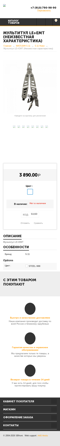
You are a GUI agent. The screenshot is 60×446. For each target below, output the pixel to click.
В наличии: (20, 204)
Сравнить (38, 223)
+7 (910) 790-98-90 (43, 7)
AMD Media (43, 436)
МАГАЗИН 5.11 (23, 46)
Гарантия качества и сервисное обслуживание (30, 348)
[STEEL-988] (30, 191)
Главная (7, 46)
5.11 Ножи (39, 46)
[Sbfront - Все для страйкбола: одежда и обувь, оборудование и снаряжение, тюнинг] (4, 5)
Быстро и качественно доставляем (30, 317)
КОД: (26, 214)
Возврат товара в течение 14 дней (30, 379)
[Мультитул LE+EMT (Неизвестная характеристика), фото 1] (30, 86)
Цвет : (29, 186)
